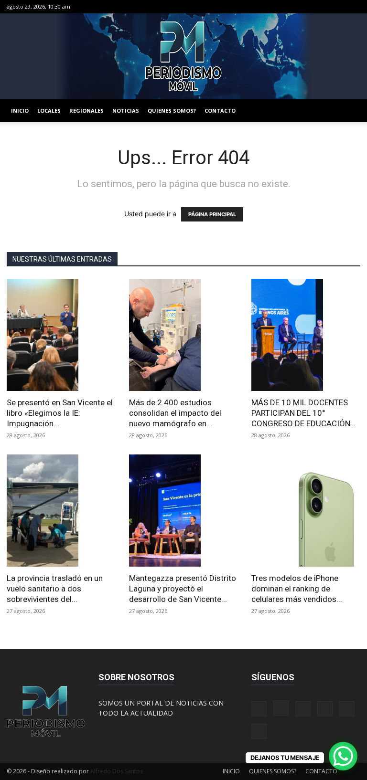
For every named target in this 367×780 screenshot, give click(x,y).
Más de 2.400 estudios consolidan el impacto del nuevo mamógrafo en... (175, 413)
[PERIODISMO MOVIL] (183, 56)
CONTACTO (220, 110)
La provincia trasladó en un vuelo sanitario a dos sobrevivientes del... (55, 588)
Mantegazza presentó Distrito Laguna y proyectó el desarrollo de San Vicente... (182, 588)
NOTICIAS (125, 110)
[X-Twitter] (321, 6)
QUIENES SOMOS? (172, 110)
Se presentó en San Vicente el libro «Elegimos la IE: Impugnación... (60, 413)
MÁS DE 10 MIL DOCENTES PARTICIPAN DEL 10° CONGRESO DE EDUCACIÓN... (303, 413)
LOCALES (49, 110)
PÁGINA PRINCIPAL (212, 214)
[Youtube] (353, 6)
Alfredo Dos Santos (116, 771)
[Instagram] (290, 6)
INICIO (20, 110)
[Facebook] (274, 6)
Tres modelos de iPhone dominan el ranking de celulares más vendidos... (296, 588)
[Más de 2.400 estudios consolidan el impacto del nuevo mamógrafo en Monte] (183, 335)
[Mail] (306, 6)
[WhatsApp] (337, 6)
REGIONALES (86, 110)
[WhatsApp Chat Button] (343, 756)
